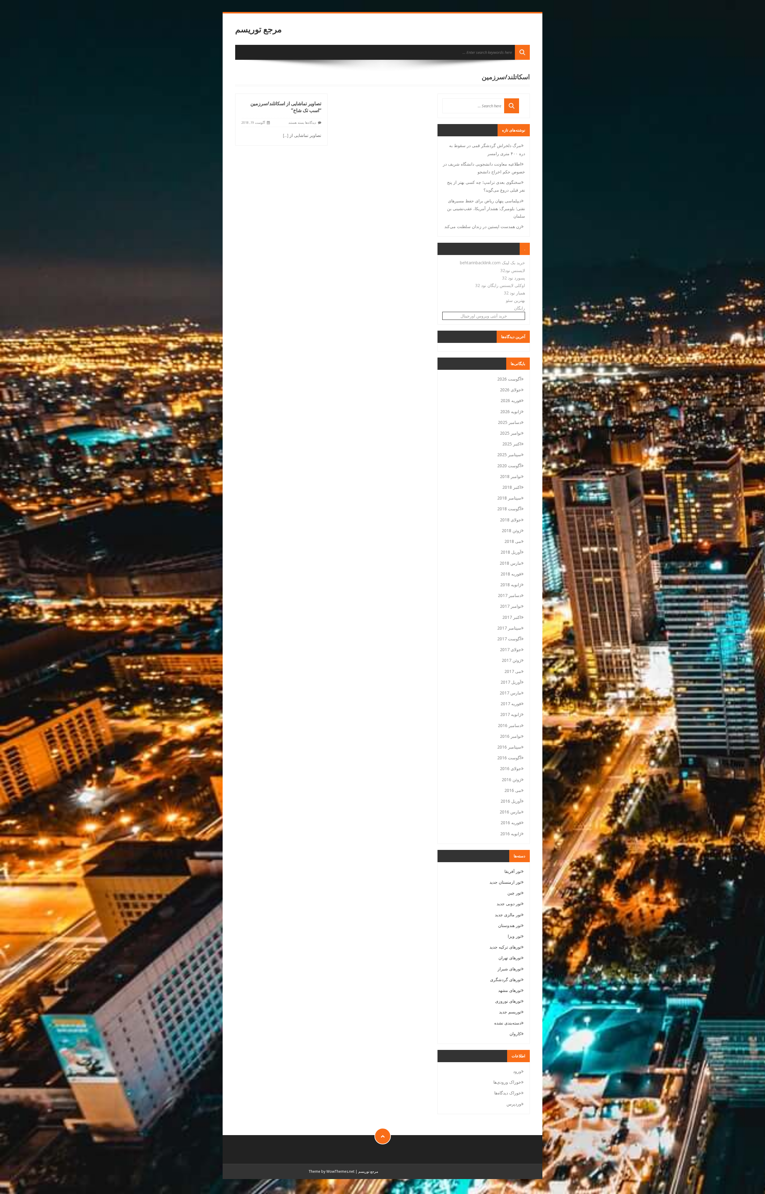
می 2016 (512, 790)
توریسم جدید (510, 1012)
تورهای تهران (509, 958)
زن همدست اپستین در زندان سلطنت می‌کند (482, 226)
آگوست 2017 (509, 639)
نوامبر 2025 (510, 433)
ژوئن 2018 (511, 530)
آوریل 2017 (511, 682)
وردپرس (514, 1104)
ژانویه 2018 (510, 584)
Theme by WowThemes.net (331, 1171)
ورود (517, 1071)
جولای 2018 (510, 520)
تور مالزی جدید (508, 914)
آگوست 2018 (509, 509)
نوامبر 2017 (510, 606)
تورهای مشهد (509, 990)
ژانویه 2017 (510, 714)
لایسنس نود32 (512, 270)
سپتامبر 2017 (509, 628)
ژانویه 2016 (510, 833)
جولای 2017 (510, 649)
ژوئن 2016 (511, 779)
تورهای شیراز (509, 969)
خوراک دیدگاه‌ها (507, 1093)
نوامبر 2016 (510, 736)
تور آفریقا (512, 871)
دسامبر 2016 (509, 725)
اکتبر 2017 (511, 617)
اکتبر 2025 (511, 444)
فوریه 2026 (511, 400)
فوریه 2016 (511, 822)
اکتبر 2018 (511, 487)
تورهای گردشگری (505, 979)
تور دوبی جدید (509, 903)
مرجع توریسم (258, 29)
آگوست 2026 (509, 379)
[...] (285, 135)
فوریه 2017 (511, 703)
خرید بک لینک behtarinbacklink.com (492, 262)
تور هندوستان (509, 925)
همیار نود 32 (514, 293)
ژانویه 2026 (510, 411)
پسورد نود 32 (513, 278)
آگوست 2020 (509, 465)
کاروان (515, 1033)
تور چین (514, 893)
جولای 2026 (510, 390)
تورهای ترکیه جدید (505, 947)
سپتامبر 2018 (509, 498)
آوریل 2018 (511, 552)
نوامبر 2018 (510, 476)
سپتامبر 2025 (509, 454)
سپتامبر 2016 (509, 747)
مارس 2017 (510, 693)
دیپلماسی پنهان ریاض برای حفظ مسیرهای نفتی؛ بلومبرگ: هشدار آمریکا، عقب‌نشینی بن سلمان (486, 208)
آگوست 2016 (509, 758)
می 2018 (512, 541)
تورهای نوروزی (508, 1001)
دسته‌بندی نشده (507, 1023)
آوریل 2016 (511, 801)
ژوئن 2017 (511, 660)
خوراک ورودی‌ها (507, 1082)
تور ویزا (514, 936)
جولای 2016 (510, 768)
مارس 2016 (510, 812)
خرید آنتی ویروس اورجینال (483, 316)
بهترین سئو (515, 300)
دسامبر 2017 (509, 595)
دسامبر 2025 (509, 422)
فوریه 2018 (511, 574)
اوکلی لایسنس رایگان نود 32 (500, 285)
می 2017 (512, 671)
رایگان (519, 308)
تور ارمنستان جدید (505, 882)
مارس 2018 (510, 563)
